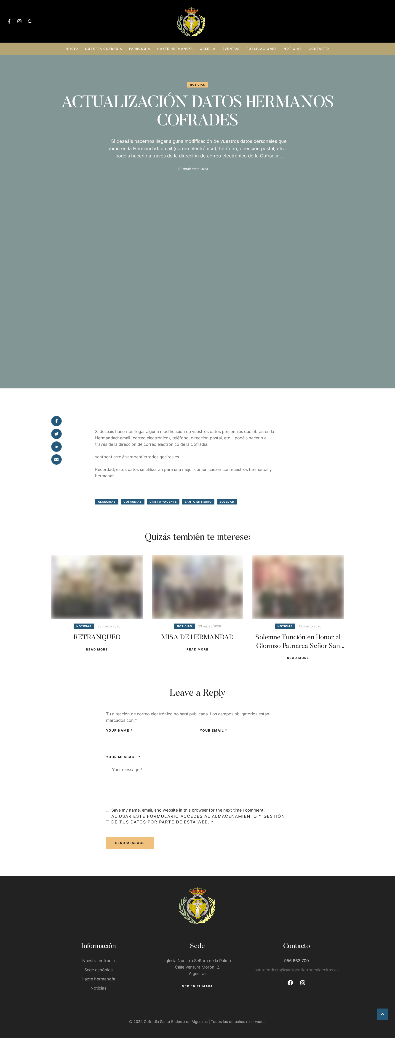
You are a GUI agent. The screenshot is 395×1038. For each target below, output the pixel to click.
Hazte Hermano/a (175, 48)
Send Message (130, 843)
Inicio (72, 48)
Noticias (293, 48)
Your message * (123, 757)
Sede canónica (98, 969)
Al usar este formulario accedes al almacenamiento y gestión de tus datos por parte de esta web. (198, 819)
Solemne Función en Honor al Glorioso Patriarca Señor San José (298, 646)
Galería (208, 48)
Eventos (231, 48)
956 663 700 (296, 960)
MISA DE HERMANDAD (197, 637)
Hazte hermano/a (98, 979)
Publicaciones (261, 48)
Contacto (319, 48)
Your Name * (119, 730)
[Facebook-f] (9, 21)
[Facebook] (290, 982)
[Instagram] (19, 21)
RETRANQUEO (97, 637)
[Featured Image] (97, 587)
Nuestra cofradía (103, 48)
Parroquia (139, 48)
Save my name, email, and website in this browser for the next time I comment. (188, 810)
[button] (382, 1014)
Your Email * (213, 730)
